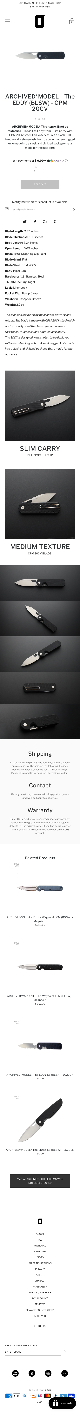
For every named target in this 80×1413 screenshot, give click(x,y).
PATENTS (40, 1274)
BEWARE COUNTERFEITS (40, 1310)
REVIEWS (40, 1304)
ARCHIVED (40, 1316)
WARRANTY (40, 1286)
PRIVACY (40, 1269)
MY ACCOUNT (40, 1298)
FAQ (40, 1239)
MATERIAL (40, 1245)
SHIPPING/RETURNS (40, 1263)
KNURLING (40, 1251)
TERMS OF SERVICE (40, 1292)
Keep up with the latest (21, 1345)
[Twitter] (25, 222)
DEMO (40, 1257)
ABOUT (40, 1233)
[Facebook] (35, 222)
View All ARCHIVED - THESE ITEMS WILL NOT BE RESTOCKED (40, 1181)
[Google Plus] (45, 222)
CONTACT (40, 1280)
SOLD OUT (40, 184)
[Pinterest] (55, 222)
